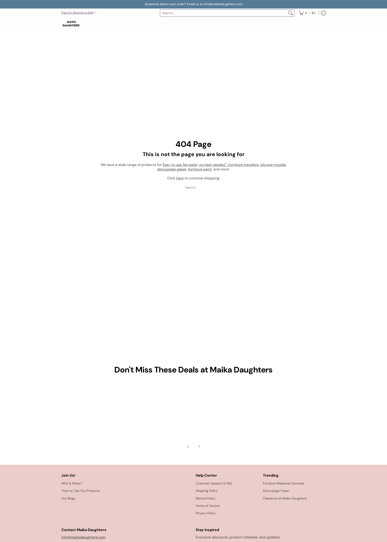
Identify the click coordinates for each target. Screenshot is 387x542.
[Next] (199, 446)
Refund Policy (205, 498)
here (180, 178)
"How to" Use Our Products (80, 491)
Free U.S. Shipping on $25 (77, 13)
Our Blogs (68, 498)
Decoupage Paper (276, 491)
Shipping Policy (207, 491)
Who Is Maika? (71, 483)
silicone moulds (273, 164)
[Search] (290, 13)
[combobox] (223, 13)
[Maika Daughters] (71, 24)
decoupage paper (172, 169)
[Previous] (188, 446)
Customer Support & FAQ (214, 483)
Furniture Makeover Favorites (283, 483)
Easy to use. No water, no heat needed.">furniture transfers (211, 164)
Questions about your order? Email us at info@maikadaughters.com (193, 4)
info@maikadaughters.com (83, 537)
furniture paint (200, 169)
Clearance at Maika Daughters (285, 498)
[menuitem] (307, 13)
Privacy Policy (206, 513)
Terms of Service (208, 506)
